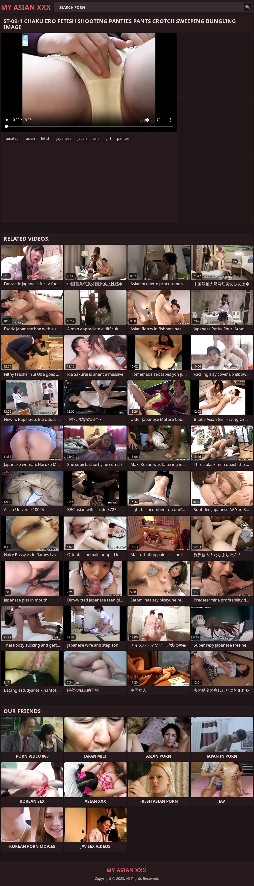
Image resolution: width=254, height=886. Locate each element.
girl (108, 138)
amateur (13, 138)
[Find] (248, 7)
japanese (63, 138)
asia (96, 138)
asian (30, 138)
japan (82, 138)
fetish (45, 138)
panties (123, 138)
